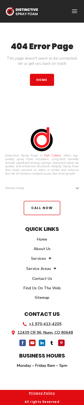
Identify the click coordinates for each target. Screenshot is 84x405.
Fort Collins (52, 155)
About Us (42, 248)
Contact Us (42, 278)
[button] (42, 80)
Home (42, 239)
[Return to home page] (21, 11)
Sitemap (42, 297)
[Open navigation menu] (74, 11)
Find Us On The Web (42, 288)
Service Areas (38, 268)
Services (38, 258)
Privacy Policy (42, 393)
